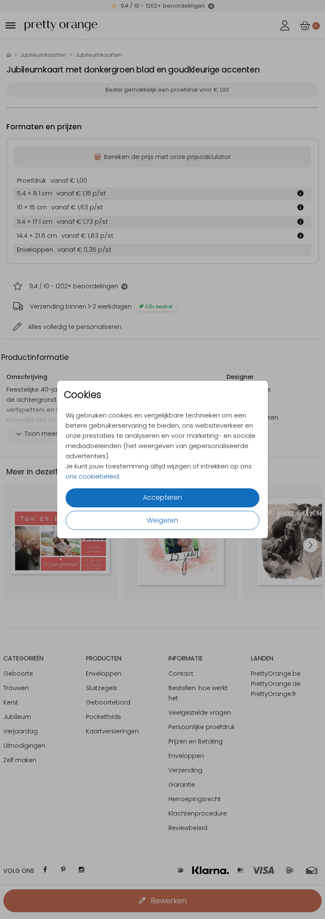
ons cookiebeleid (92, 476)
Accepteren (162, 497)
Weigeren (162, 520)
